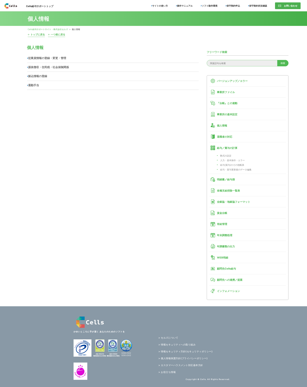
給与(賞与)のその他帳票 (232, 165)
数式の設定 (225, 155)
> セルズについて (168, 337)
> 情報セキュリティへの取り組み (177, 344)
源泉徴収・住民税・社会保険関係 (48, 67)
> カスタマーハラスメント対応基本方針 (180, 365)
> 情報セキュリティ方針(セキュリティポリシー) (185, 351)
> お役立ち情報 (167, 372)
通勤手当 (33, 85)
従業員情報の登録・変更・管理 (47, 58)
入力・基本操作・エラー (232, 160)
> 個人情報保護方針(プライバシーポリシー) (183, 358)
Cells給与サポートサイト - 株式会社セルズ (48, 29)
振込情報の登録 (37, 76)
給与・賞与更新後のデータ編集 (236, 169)
